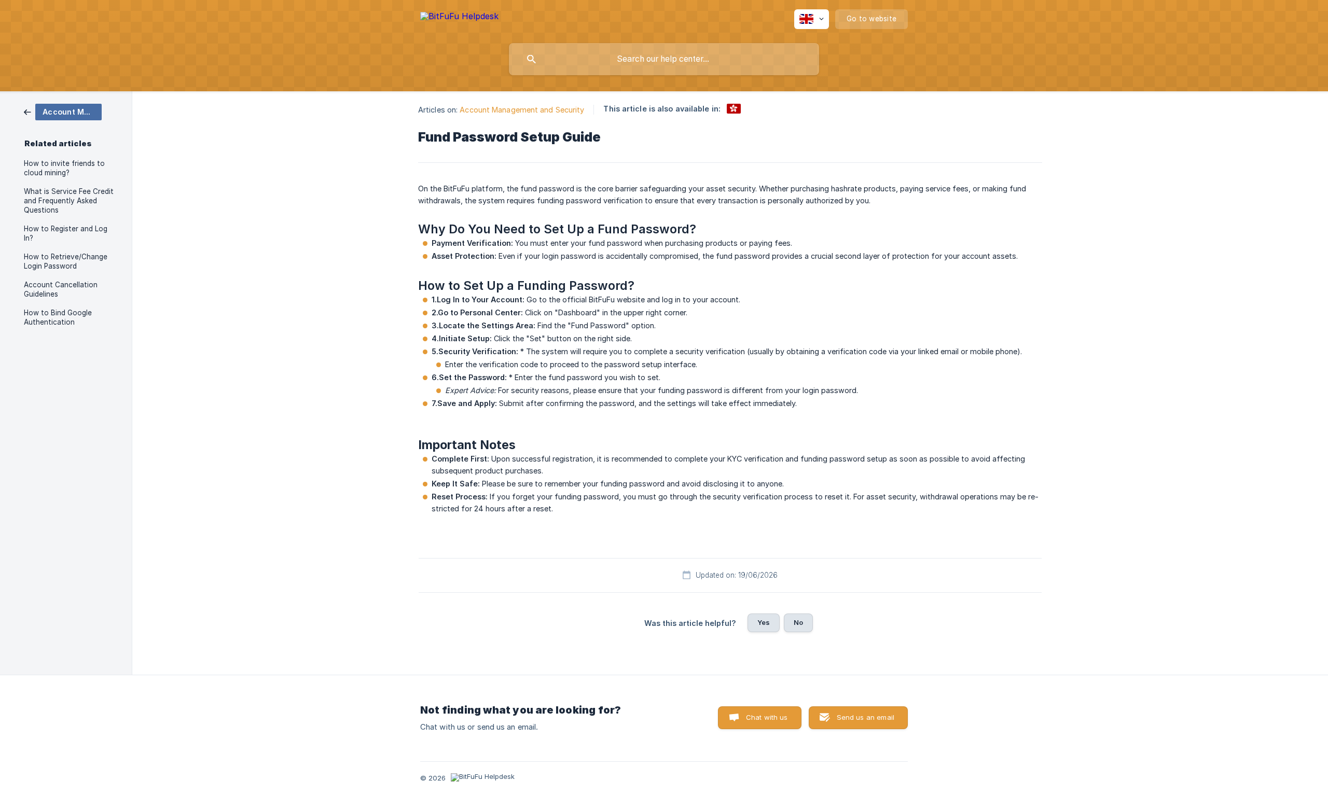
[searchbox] (664, 59)
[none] (459, 17)
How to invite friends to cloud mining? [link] (64, 168)
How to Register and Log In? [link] (65, 233)
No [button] (798, 622)
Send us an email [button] (865, 717)
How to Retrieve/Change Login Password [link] (65, 261)
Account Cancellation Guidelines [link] (61, 289)
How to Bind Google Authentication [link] (58, 317)
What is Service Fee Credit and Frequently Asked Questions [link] (69, 200)
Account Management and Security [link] (522, 109)
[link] (63, 111)
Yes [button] (763, 622)
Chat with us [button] (767, 717)
